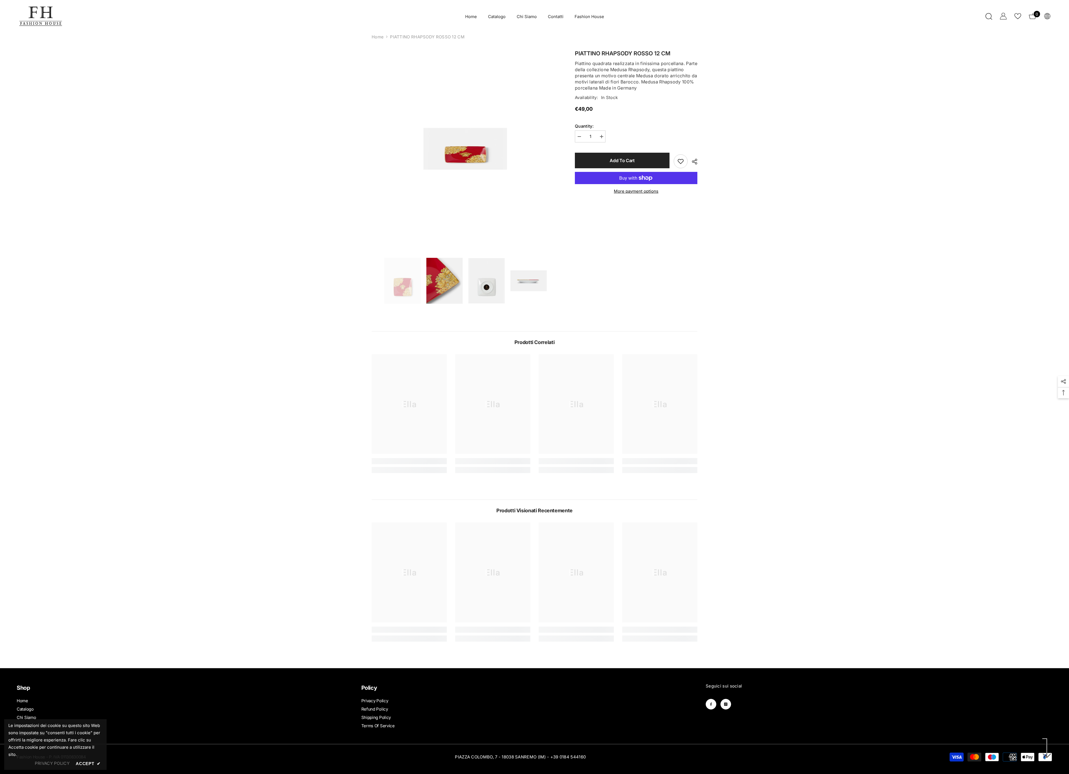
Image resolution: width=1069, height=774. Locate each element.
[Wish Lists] (1017, 16)
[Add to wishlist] (681, 161)
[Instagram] (725, 704)
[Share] (692, 161)
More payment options (636, 191)
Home (378, 36)
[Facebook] (711, 704)
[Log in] (1003, 16)
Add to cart (622, 160)
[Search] (988, 16)
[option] (465, 149)
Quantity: (584, 126)
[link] (409, 461)
